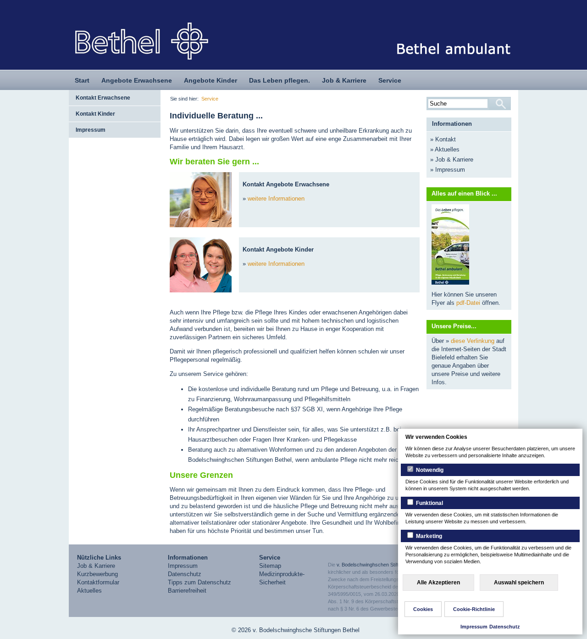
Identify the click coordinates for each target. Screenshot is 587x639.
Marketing (428, 536)
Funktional (429, 503)
